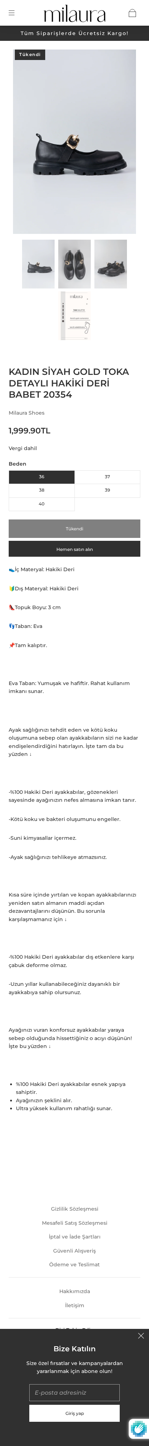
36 (41, 476)
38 (41, 490)
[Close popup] (141, 1337)
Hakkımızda (74, 1291)
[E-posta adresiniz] (74, 1393)
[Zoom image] (74, 143)
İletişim (74, 1305)
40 (41, 503)
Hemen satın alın (74, 549)
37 (107, 476)
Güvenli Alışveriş (74, 1251)
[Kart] (132, 13)
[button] (25, 143)
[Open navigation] (17, 13)
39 (107, 490)
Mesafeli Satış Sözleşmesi (74, 1223)
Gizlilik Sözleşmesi (74, 1209)
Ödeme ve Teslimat (74, 1264)
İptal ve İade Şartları (75, 1236)
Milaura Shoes (26, 413)
